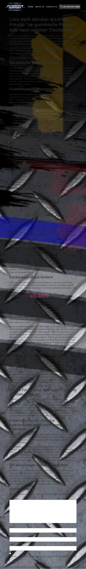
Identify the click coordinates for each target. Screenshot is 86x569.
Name (12, 527)
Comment (14, 499)
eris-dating (39, 295)
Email (12, 536)
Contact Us (51, 7)
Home (30, 7)
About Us (39, 7)
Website (12, 545)
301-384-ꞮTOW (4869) (71, 7)
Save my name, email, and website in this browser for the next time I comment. (42, 556)
